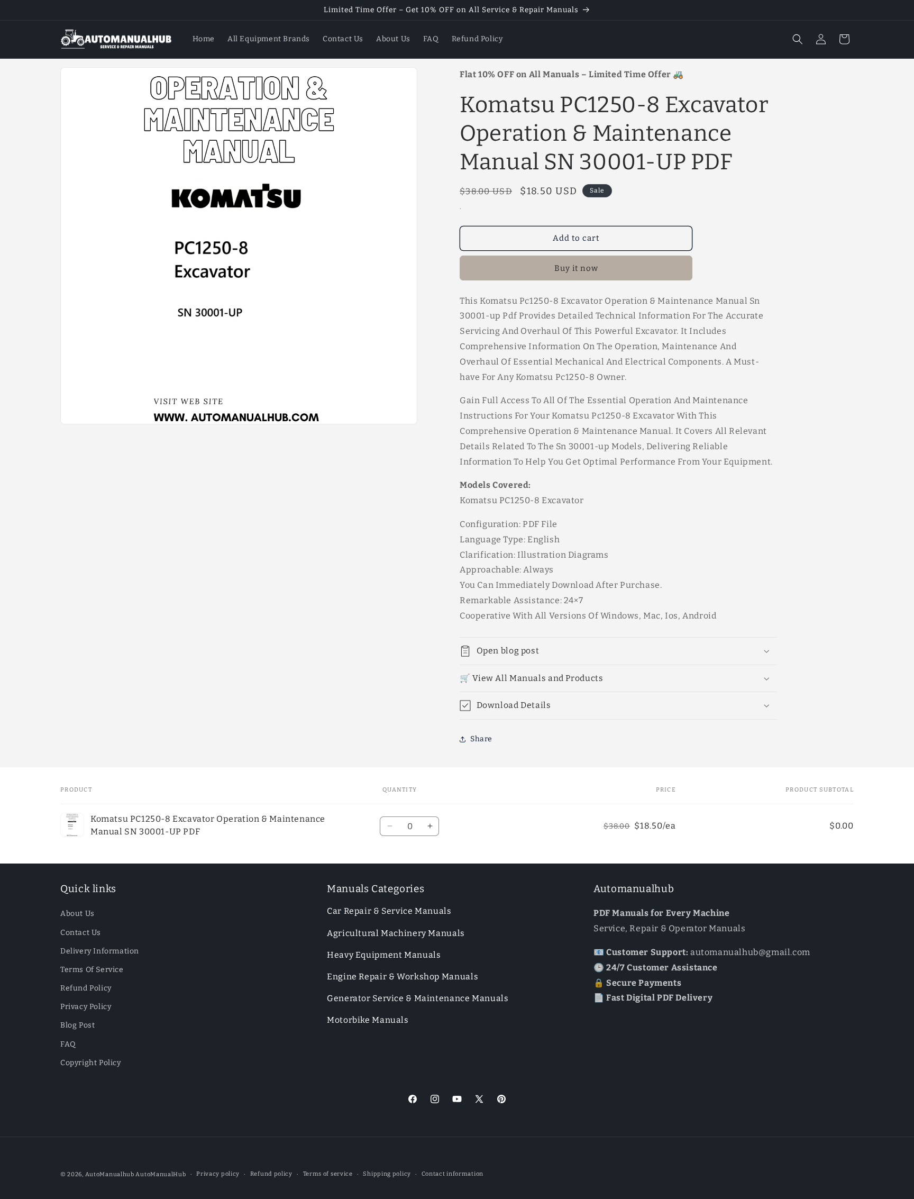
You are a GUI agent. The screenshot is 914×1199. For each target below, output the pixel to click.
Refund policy (271, 1173)
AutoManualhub (109, 1174)
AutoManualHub (160, 1174)
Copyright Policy (90, 1062)
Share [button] (481, 738)
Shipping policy (387, 1173)
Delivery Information (99, 951)
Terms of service (328, 1173)
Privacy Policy (85, 1007)
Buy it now (576, 268)
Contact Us (80, 932)
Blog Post (77, 1025)
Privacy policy (218, 1173)
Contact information (452, 1173)
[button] (797, 39)
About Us (77, 914)
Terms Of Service (92, 969)
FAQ (68, 1044)
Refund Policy (86, 988)
